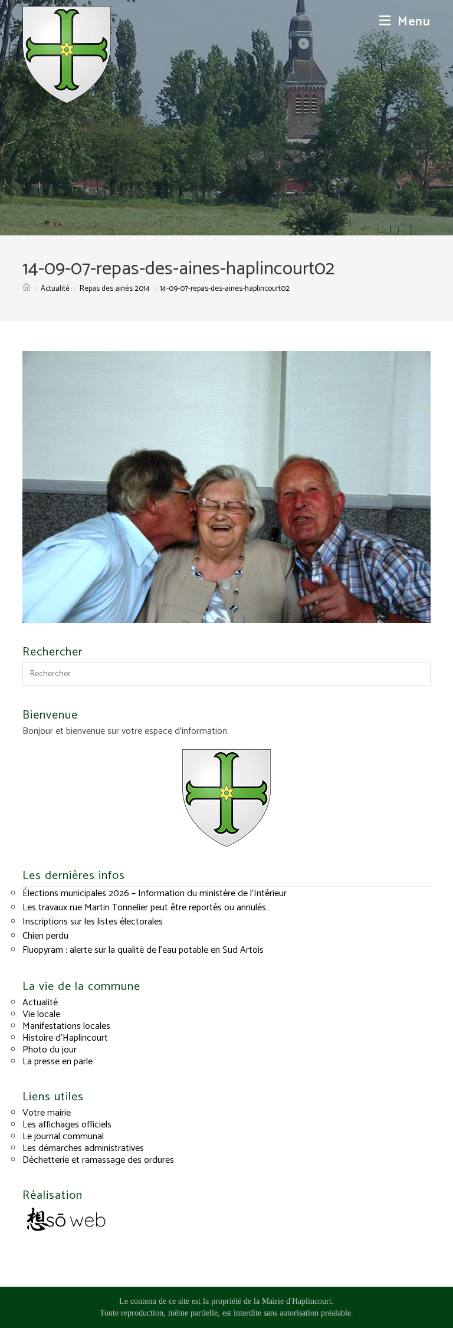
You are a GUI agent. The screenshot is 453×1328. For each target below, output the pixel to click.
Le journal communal (63, 1137)
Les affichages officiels (66, 1125)
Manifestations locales (66, 1026)
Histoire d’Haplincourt (65, 1038)
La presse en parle (57, 1062)
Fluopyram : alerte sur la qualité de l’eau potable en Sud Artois (143, 950)
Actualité (40, 1003)
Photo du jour (49, 1050)
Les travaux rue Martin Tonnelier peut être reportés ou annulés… (146, 908)
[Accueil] (26, 289)
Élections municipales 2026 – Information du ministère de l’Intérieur (154, 893)
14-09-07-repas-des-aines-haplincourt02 (225, 289)
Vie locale (41, 1014)
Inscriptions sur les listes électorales (92, 922)
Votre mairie (46, 1113)
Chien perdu (45, 936)
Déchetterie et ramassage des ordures (98, 1160)
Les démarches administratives (83, 1148)
